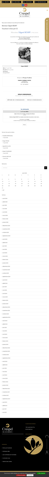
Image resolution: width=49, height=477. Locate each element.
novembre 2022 (6, 351)
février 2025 (5, 259)
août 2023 (5, 320)
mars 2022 (5, 378)
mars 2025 (5, 256)
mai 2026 (5, 208)
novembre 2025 (6, 229)
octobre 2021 (6, 395)
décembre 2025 (6, 225)
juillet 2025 (5, 242)
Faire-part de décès (7, 447)
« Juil (3, 190)
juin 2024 (5, 286)
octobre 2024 (6, 273)
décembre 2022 (6, 347)
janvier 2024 (5, 303)
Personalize (30, 475)
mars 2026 (5, 215)
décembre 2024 (6, 266)
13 (21, 181)
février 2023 (5, 341)
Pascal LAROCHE (7, 156)
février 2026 (5, 218)
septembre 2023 (6, 317)
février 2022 (5, 381)
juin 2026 (5, 205)
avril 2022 (5, 375)
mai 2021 (5, 412)
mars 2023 (5, 337)
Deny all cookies (21, 475)
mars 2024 (5, 296)
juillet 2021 (5, 405)
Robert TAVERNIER (7, 151)
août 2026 (5, 198)
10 (2, 181)
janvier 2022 (5, 385)
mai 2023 (5, 330)
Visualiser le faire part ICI (10, 29)
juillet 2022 (5, 364)
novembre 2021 (6, 392)
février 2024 (5, 300)
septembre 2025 (6, 235)
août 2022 (5, 361)
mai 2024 (5, 290)
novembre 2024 (6, 269)
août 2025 (5, 239)
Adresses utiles (6, 451)
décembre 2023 (6, 307)
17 (2, 183)
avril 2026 (5, 212)
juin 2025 (5, 246)
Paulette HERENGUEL (8, 135)
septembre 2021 (6, 398)
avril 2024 (5, 293)
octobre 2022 (6, 354)
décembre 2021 (6, 388)
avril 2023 (5, 334)
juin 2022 (5, 368)
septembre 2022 (6, 358)
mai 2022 (5, 371)
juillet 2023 (5, 324)
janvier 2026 (5, 222)
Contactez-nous (6, 458)
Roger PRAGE (6, 140)
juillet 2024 (5, 283)
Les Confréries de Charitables (9, 454)
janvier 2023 (5, 344)
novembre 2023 (6, 310)
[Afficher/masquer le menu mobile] (47, 10)
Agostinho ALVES (7, 146)
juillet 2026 (5, 201)
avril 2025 (5, 252)
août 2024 (5, 279)
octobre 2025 (6, 232)
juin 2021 (5, 408)
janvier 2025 (5, 262)
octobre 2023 (6, 313)
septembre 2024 (6, 276)
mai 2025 (5, 249)
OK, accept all (41, 473)
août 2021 (5, 402)
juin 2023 (5, 327)
